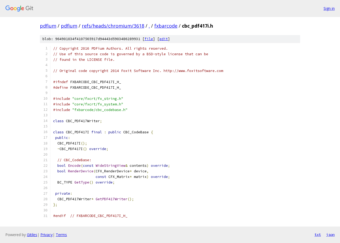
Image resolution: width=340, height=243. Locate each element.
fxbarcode (165, 26)
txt (317, 234)
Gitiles (32, 234)
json (330, 234)
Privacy (46, 234)
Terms (61, 234)
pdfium (48, 26)
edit (163, 39)
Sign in (329, 8)
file (148, 39)
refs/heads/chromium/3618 (113, 26)
